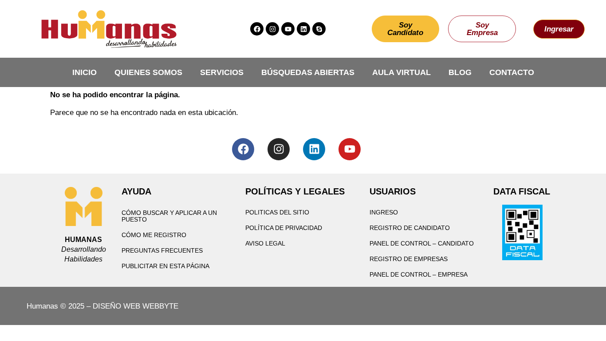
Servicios (222, 72)
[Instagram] (272, 29)
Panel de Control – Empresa (419, 274)
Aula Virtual (401, 72)
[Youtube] (288, 29)
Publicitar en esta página (165, 266)
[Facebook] (257, 29)
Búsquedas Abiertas (307, 72)
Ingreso (384, 212)
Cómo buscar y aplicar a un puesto (169, 216)
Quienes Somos (148, 72)
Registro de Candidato (410, 227)
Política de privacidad (283, 227)
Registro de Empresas (409, 258)
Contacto (511, 72)
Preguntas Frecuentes (162, 250)
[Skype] (319, 29)
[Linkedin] (303, 29)
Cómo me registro (154, 234)
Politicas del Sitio (277, 212)
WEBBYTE (160, 306)
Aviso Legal (265, 243)
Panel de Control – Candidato (422, 243)
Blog (460, 72)
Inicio (84, 72)
